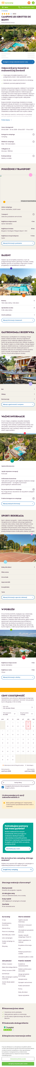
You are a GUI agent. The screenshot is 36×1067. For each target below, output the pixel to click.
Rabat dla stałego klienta (9, 967)
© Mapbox (23, 201)
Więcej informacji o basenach (12, 320)
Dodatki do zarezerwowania (23, 965)
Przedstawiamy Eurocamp (6, 924)
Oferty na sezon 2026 (8, 970)
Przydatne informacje (25, 945)
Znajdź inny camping (10, 870)
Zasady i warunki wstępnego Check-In (24, 936)
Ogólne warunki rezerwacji (23, 921)
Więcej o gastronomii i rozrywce (13, 404)
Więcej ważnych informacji (11, 504)
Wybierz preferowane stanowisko (24, 970)
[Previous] (2, 38)
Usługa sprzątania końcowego (23, 975)
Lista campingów (7, 938)
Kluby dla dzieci (23, 992)
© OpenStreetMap (31, 201)
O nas (4, 920)
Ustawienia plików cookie (18, 1059)
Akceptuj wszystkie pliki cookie (18, 1064)
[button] (18, 707)
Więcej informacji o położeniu (12, 243)
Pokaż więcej (5, 120)
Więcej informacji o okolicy (11, 677)
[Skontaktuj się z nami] (19, 7)
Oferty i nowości (7, 964)
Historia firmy (6, 928)
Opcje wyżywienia (23, 995)
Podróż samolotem (24, 986)
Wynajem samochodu (25, 982)
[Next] (33, 38)
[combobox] (9, 713)
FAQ (19, 948)
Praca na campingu (8, 931)
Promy (20, 989)
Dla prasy (5, 946)
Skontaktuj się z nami (13, 849)
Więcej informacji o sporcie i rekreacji (15, 597)
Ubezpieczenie (22, 979)
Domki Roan (5, 974)
